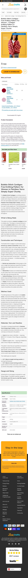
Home (2, 16)
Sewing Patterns (21, 505)
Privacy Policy (6, 468)
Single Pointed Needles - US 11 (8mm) (11, 106)
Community (20, 513)
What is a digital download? (9, 67)
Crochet (23, 12)
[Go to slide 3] (11, 59)
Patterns (9, 12)
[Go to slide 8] (20, 59)
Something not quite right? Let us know (12, 110)
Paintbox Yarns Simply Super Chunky (17, 401)
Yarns (18, 481)
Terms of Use (6, 481)
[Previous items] (2, 159)
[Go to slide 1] (7, 59)
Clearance (19, 510)
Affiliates (5, 509)
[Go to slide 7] (18, 59)
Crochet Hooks (20, 486)
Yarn (3, 12)
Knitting (16, 12)
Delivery (5, 486)
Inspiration (20, 508)
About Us (5, 504)
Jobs (4, 516)
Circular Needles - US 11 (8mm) (9, 107)
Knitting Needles (21, 483)
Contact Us (5, 507)
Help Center (5, 493)
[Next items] (25, 159)
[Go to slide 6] (16, 59)
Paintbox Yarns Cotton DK (14, 165)
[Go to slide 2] (9, 59)
